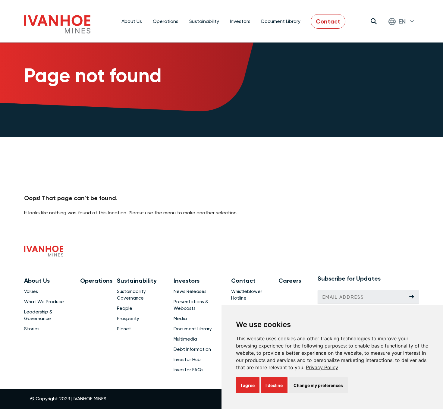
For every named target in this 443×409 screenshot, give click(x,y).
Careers (289, 280)
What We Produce (44, 301)
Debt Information (192, 349)
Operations (165, 21)
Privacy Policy (322, 367)
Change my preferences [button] (318, 385)
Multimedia (185, 339)
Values (31, 291)
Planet (124, 329)
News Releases (190, 291)
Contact (328, 21)
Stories (31, 329)
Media (180, 318)
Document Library (280, 21)
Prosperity (128, 318)
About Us (131, 21)
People (124, 308)
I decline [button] (274, 385)
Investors (240, 21)
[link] (322, 367)
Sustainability (204, 21)
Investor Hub (187, 359)
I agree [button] (248, 385)
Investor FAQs (188, 370)
